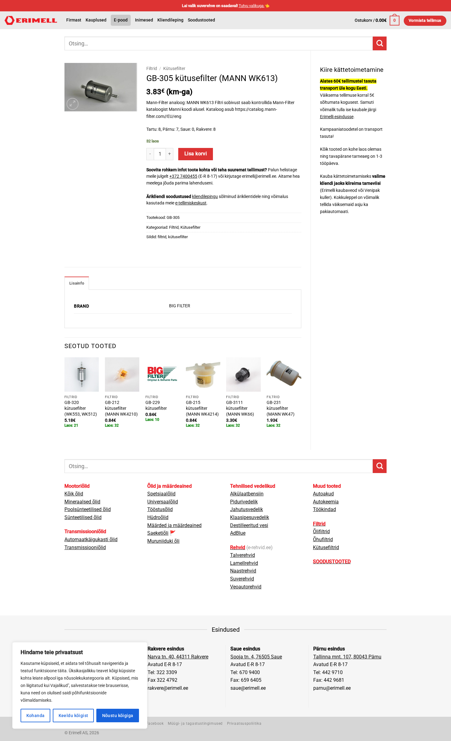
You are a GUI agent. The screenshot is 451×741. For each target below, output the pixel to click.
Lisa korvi (195, 154)
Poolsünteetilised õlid (87, 509)
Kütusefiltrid (326, 547)
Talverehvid (242, 555)
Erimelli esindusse (336, 116)
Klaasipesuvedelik (249, 517)
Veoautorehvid (245, 587)
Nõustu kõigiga (117, 715)
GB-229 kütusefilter (156, 405)
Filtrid (151, 68)
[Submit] (380, 43)
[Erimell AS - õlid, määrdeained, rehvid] (31, 20)
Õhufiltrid (323, 539)
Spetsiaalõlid (161, 494)
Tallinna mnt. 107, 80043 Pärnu (347, 657)
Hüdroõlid (157, 517)
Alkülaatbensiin (247, 494)
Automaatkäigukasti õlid (91, 539)
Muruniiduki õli (163, 541)
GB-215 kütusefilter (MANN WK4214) (202, 408)
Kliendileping (170, 20)
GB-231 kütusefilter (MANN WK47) (281, 408)
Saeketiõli (157, 533)
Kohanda (35, 715)
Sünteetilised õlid (83, 517)
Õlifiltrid (321, 531)
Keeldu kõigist (73, 715)
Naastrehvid (243, 571)
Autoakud (323, 494)
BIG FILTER (179, 305)
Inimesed (144, 20)
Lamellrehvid (244, 563)
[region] (79, 685)
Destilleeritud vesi (249, 525)
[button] (377, 20)
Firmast (73, 20)
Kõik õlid (73, 494)
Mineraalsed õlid (82, 502)
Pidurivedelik (244, 502)
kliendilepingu (205, 196)
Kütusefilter (174, 68)
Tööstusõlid (160, 509)
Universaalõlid (162, 502)
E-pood (121, 20)
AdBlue (237, 533)
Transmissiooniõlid (85, 547)
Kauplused (96, 20)
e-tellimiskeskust (190, 202)
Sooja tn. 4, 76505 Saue (256, 657)
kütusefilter (178, 237)
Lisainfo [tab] (76, 283)
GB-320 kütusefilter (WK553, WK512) (80, 408)
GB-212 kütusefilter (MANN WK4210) (121, 408)
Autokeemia (326, 502)
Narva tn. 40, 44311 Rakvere (178, 657)
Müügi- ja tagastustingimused (195, 723)
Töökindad (324, 509)
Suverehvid (242, 579)
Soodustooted (201, 20)
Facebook (155, 723)
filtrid (162, 237)
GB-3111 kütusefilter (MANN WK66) (240, 408)
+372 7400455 (183, 176)
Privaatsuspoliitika (244, 723)
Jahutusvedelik (246, 509)
